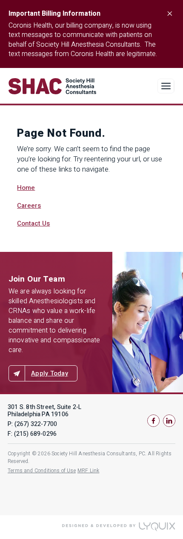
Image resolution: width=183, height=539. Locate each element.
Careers (29, 205)
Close (169, 13)
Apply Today (49, 373)
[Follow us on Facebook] (153, 420)
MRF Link (88, 470)
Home (26, 187)
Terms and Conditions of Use (42, 470)
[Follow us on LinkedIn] (169, 420)
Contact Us (33, 223)
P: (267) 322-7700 (32, 424)
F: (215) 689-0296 (32, 433)
